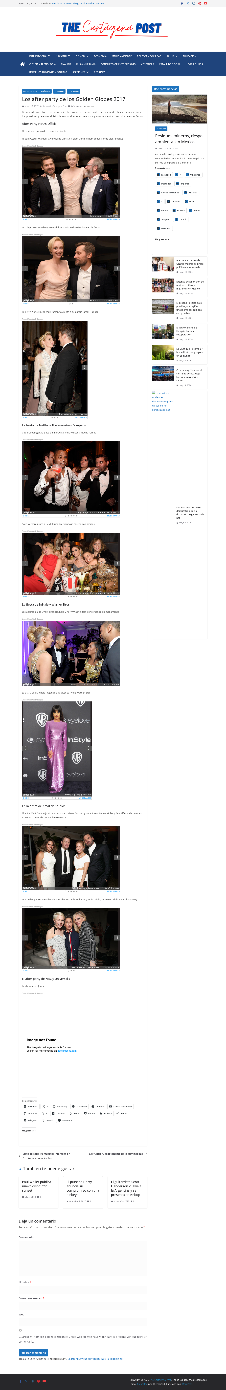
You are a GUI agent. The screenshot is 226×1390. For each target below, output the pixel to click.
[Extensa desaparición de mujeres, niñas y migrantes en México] (163, 287)
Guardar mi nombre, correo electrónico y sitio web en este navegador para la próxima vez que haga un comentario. (83, 1339)
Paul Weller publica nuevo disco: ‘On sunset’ (36, 1186)
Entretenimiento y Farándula (36, 91)
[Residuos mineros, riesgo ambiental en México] (179, 109)
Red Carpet (59, 91)
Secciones (78, 72)
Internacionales (39, 56)
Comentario (27, 1237)
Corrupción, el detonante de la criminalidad (116, 1154)
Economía (100, 56)
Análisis (66, 64)
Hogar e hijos (194, 64)
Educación (189, 56)
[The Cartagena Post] (23, 64)
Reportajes (161, 128)
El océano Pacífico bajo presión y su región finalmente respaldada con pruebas (189, 308)
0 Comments (76, 106)
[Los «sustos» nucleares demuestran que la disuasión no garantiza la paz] (163, 515)
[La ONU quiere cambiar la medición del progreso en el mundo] (163, 354)
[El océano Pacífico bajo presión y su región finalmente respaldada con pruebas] (163, 310)
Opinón (80, 56)
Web (21, 1314)
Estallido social (169, 64)
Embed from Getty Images (32, 145)
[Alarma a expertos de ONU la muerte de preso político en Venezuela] (163, 266)
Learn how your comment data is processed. (95, 1359)
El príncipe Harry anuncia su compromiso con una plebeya (83, 1188)
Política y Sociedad (149, 56)
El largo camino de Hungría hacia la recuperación (79, 3)
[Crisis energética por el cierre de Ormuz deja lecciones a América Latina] (163, 377)
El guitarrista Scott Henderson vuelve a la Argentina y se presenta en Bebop (126, 1188)
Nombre (25, 1282)
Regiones (99, 72)
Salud (170, 56)
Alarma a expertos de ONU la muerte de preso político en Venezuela (189, 264)
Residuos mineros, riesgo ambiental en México (179, 138)
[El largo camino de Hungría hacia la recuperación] (163, 333)
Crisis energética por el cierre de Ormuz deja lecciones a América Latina (189, 375)
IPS (176, 148)
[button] (87, 56)
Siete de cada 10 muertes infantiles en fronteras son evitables (46, 1156)
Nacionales (63, 56)
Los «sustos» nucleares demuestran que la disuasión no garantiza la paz (190, 512)
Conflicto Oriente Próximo (118, 64)
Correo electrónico (31, 1298)
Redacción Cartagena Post (55, 106)
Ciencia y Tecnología (42, 64)
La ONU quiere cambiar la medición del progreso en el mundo (190, 352)
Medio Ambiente (122, 56)
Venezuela (147, 64)
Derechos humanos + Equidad (48, 72)
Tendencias (73, 91)
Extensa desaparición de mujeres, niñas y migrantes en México (190, 285)
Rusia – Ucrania (85, 64)
